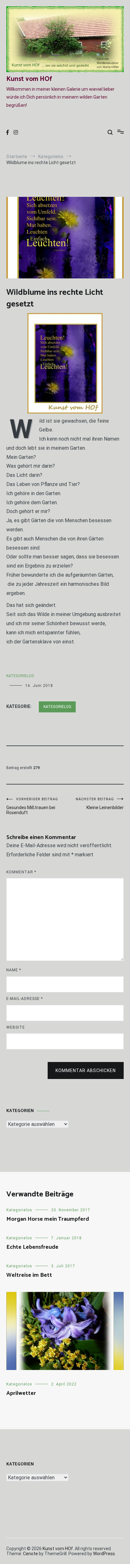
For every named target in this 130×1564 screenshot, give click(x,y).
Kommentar (21, 872)
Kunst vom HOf (29, 79)
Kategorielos (20, 676)
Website (15, 1027)
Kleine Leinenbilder (100, 803)
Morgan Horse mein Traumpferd (47, 1219)
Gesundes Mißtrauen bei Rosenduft (32, 806)
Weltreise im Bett (29, 1275)
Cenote (30, 1553)
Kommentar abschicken (86, 1070)
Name (13, 970)
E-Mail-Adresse (24, 998)
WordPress (104, 1553)
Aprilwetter (21, 1393)
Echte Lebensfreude (32, 1247)
